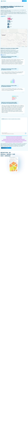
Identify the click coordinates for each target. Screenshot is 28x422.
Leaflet (19, 46)
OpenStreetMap (23, 46)
